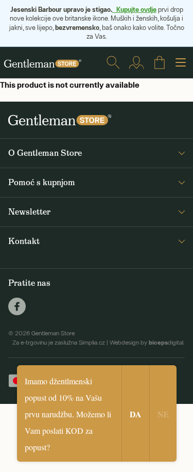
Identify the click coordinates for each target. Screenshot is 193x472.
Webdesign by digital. (147, 342)
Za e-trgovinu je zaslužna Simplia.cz (58, 342)
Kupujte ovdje (134, 9)
